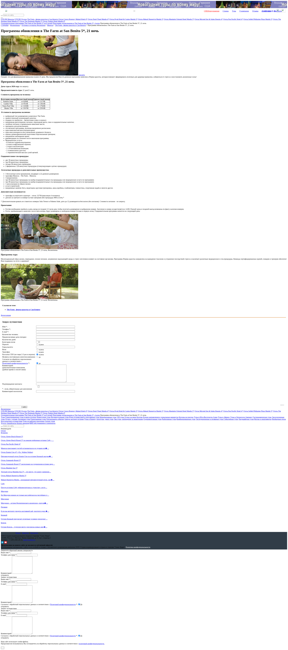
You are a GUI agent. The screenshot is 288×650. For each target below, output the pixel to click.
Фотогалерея (6, 315)
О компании (244, 11)
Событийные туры (231, 419)
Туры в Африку (224, 417)
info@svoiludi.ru (29, 540)
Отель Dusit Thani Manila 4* (98, 19)
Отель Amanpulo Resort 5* (11, 460)
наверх (282, 405)
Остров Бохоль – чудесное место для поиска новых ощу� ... (24, 527)
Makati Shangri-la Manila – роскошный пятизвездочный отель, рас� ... (27, 480)
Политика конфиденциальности (138, 547)
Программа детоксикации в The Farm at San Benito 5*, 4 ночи (76, 23)
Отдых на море (130, 417)
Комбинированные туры (186, 419)
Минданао (5, 499)
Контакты (278, 11)
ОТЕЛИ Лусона (21, 19)
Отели (3, 431)
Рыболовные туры (169, 419)
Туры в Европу (90, 419)
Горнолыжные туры (38, 419)
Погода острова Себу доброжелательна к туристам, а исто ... (24, 487)
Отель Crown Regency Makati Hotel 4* (72, 19)
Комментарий (6, 573)
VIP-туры (120, 417)
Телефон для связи (8, 555)
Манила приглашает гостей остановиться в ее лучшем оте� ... (25, 448)
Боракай (4, 515)
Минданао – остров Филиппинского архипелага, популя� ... (24, 503)
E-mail (3, 584)
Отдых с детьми (11, 419)
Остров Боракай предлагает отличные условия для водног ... (24, 519)
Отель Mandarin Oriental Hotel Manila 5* (179, 19)
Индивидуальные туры (60, 417)
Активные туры (24, 419)
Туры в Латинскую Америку (241, 417)
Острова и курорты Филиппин (33, 25)
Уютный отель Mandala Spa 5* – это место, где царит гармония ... (26, 472)
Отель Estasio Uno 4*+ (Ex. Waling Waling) (17, 452)
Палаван (4, 507)
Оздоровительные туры (152, 419)
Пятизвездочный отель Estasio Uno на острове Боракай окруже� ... (27, 456)
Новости (25, 533)
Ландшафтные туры (246, 419)
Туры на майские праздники (34, 421)
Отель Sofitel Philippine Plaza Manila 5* (258, 19)
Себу (3, 484)
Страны (226, 11)
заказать (82, 75)
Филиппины (15, 25)
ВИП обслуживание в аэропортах (42, 423)
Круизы (140, 417)
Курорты (4, 433)
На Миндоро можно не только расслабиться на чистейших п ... (25, 495)
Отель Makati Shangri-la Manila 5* (150, 19)
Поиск (18, 533)
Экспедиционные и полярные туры (210, 419)
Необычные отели (279, 419)
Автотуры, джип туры (104, 419)
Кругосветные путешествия (11, 421)
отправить (5, 638)
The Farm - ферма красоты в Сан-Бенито (42, 19)
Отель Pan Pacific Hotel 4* (233, 19)
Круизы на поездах (186, 417)
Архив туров (50, 421)
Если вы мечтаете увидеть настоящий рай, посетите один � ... (25, 511)
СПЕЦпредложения (211, 11)
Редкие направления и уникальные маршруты (160, 417)
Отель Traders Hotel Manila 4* (54, 21)
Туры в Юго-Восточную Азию (205, 417)
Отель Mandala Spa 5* (9, 468)
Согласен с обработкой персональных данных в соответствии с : (39, 604)
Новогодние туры (44, 417)
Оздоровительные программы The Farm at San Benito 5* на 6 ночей (26, 23)
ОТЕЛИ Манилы (7, 19)
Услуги (3, 423)
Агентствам (266, 11)
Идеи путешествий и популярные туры (84, 417)
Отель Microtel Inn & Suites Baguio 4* (209, 19)
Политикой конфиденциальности (15, 363)
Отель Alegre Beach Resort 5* (12, 436)
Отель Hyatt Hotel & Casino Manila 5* (123, 19)
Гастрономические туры (262, 417)
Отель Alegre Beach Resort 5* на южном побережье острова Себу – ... (27, 440)
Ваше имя (5, 553)
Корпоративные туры (108, 417)
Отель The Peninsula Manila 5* (30, 21)
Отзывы (255, 11)
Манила (50, 25)
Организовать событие (55, 419)
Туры (234, 11)
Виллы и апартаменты (262, 419)
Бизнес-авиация (23, 423)
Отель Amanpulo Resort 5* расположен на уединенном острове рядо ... (28, 464)
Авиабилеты (11, 423)
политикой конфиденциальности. (92, 644)
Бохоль (3, 523)
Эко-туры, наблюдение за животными (128, 419)
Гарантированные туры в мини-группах (20, 417)
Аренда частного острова (74, 419)
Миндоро (4, 491)
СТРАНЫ (4, 25)
